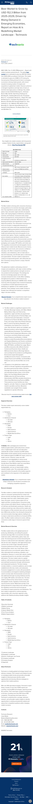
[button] (16, 45)
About (16, 783)
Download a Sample (8, 479)
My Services (16, 785)
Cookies (17, 799)
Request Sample (6, 297)
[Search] (31, 2)
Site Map (22, 797)
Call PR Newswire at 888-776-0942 (17, 789)
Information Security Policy (11, 797)
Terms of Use (11, 795)
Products (16, 781)
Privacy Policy (20, 795)
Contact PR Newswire (16, 779)
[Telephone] (27, 2)
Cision (19, 801)
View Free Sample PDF (18, 145)
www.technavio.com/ (12, 726)
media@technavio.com (11, 724)
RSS (27, 797)
